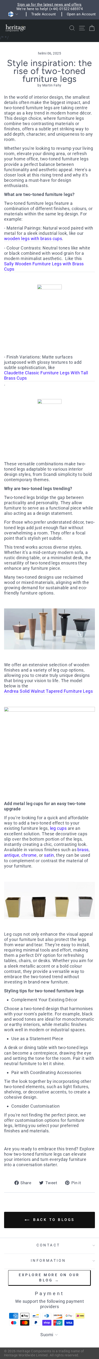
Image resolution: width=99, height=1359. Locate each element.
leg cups (58, 828)
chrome (29, 855)
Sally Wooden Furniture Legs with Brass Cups (44, 266)
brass (82, 849)
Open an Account (81, 14)
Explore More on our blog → (49, 1277)
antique (11, 855)
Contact (48, 1245)
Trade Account (43, 14)
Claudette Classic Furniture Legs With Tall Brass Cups (46, 375)
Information (48, 1260)
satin (49, 855)
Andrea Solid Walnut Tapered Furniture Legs (48, 691)
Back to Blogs (53, 1220)
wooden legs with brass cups (33, 238)
